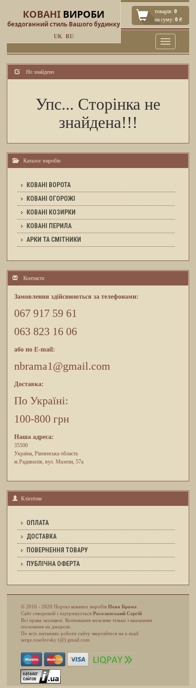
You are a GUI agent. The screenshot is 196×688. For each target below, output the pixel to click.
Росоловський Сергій (117, 613)
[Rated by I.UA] (41, 676)
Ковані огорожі (50, 198)
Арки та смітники (53, 239)
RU (70, 36)
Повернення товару (57, 550)
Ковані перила (49, 225)
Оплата (37, 522)
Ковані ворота (48, 185)
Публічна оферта (53, 563)
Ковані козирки (51, 212)
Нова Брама (122, 606)
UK (58, 36)
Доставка (41, 536)
